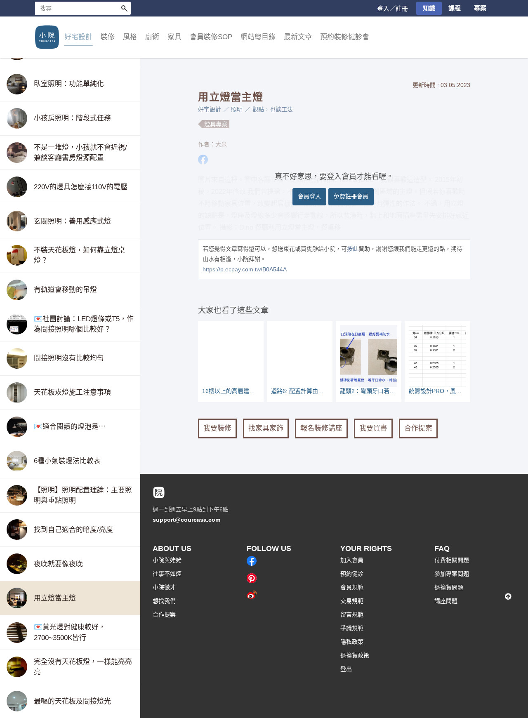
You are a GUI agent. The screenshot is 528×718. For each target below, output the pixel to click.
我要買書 (373, 428)
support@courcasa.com (186, 519)
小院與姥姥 (167, 560)
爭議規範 (351, 628)
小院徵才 (164, 587)
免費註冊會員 (351, 196)
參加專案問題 (451, 573)
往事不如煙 (167, 573)
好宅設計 (209, 109)
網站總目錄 (258, 37)
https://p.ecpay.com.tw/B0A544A (245, 269)
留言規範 (351, 614)
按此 (352, 248)
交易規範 (351, 601)
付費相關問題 (451, 560)
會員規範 (351, 587)
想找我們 (164, 601)
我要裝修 (217, 428)
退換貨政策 (354, 655)
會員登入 (309, 196)
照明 (237, 109)
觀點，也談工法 (272, 109)
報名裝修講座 (321, 428)
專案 (480, 8)
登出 (346, 669)
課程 (454, 8)
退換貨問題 (448, 587)
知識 (429, 8)
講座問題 (445, 601)
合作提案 (418, 428)
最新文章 (298, 37)
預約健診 (351, 573)
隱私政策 (351, 641)
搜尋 (124, 8)
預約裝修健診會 (344, 37)
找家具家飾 (265, 428)
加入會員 (351, 560)
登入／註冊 (392, 8)
